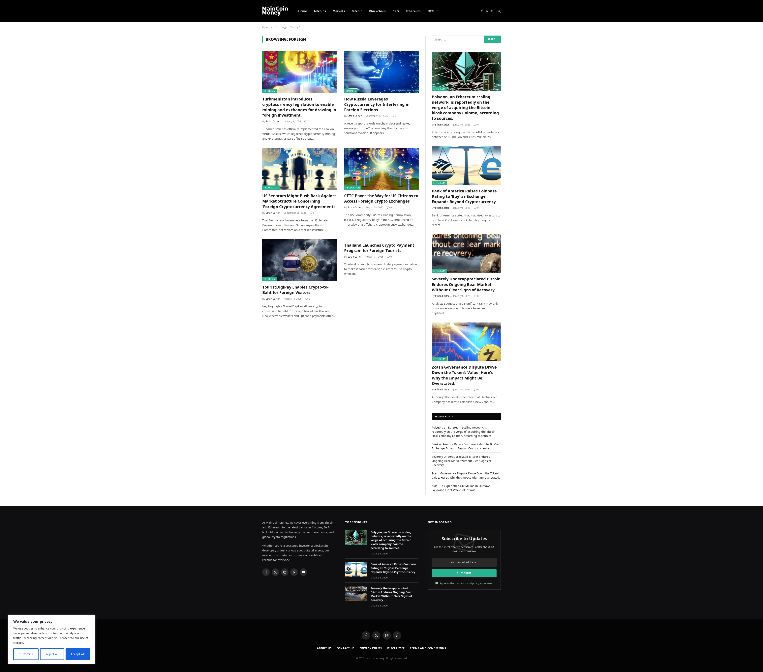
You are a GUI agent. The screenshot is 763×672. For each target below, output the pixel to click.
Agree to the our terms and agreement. (466, 583)
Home (302, 11)
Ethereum (413, 11)
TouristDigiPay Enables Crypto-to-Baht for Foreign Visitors (295, 289)
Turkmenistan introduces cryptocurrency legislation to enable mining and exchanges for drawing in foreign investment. (299, 107)
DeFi (395, 11)
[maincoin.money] (275, 11)
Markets (339, 11)
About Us (324, 648)
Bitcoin (357, 11)
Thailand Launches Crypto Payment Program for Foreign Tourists (379, 247)
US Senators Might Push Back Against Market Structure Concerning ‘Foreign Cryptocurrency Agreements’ (299, 201)
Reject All (52, 654)
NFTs (430, 11)
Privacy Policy (370, 648)
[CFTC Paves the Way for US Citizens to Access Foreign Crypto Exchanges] (381, 169)
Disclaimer (396, 648)
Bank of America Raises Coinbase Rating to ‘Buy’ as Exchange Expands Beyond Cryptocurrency (464, 196)
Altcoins (320, 11)
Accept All (78, 654)
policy (475, 583)
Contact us (345, 648)
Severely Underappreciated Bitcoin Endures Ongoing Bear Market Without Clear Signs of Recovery (466, 284)
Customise (26, 654)
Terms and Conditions (428, 648)
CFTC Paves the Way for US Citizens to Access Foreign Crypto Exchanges (381, 198)
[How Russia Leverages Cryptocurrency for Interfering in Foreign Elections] (381, 72)
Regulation (271, 187)
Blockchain (377, 11)
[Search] (499, 11)
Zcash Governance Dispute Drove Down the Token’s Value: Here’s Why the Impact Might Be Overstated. (464, 375)
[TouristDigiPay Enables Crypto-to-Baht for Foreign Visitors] (299, 260)
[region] (51, 639)
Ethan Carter (273, 121)
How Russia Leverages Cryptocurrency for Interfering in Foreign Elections (377, 104)
